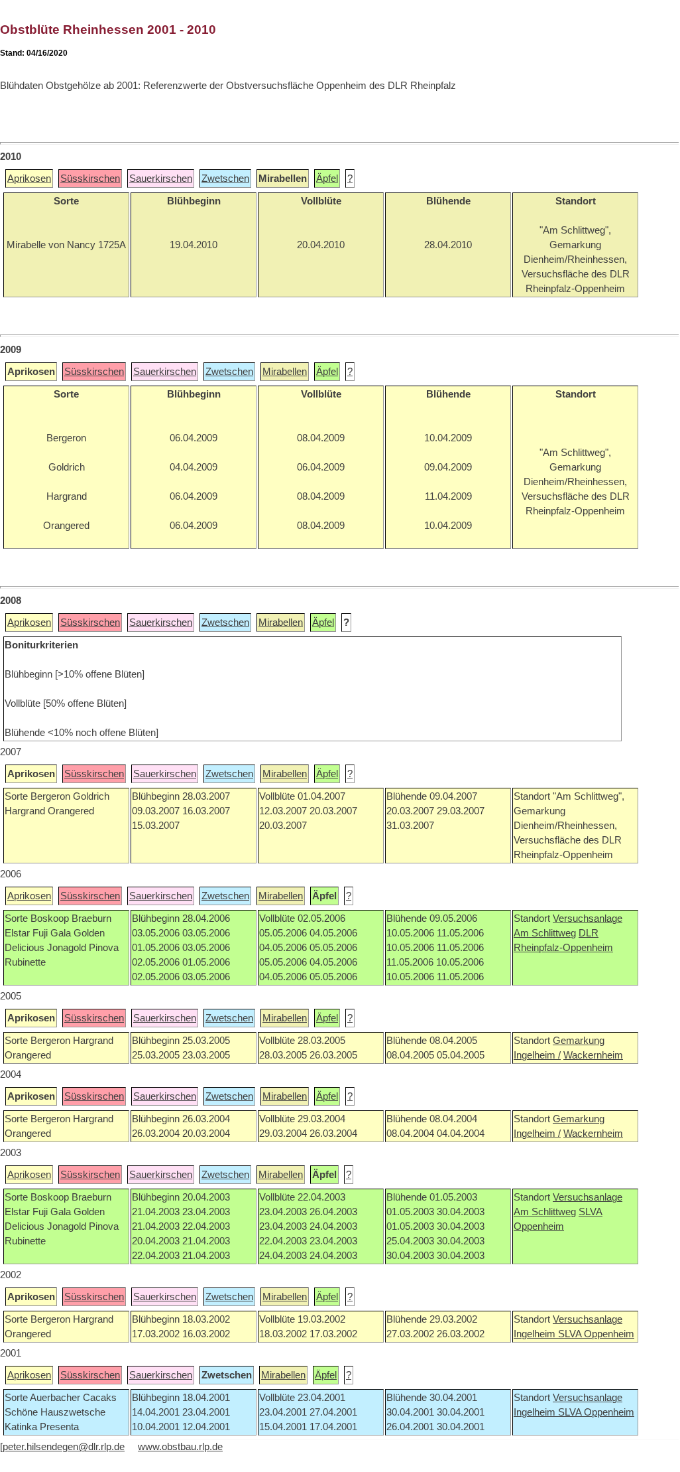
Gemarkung (578, 1040)
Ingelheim (536, 1334)
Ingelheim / (537, 1055)
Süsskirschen (90, 178)
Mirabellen (284, 371)
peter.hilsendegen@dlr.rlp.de (64, 1446)
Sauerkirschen (160, 178)
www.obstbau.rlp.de (180, 1446)
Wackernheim (593, 1055)
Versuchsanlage (587, 918)
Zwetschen (225, 178)
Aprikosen (29, 178)
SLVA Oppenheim (596, 1334)
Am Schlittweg (545, 933)
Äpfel (327, 178)
